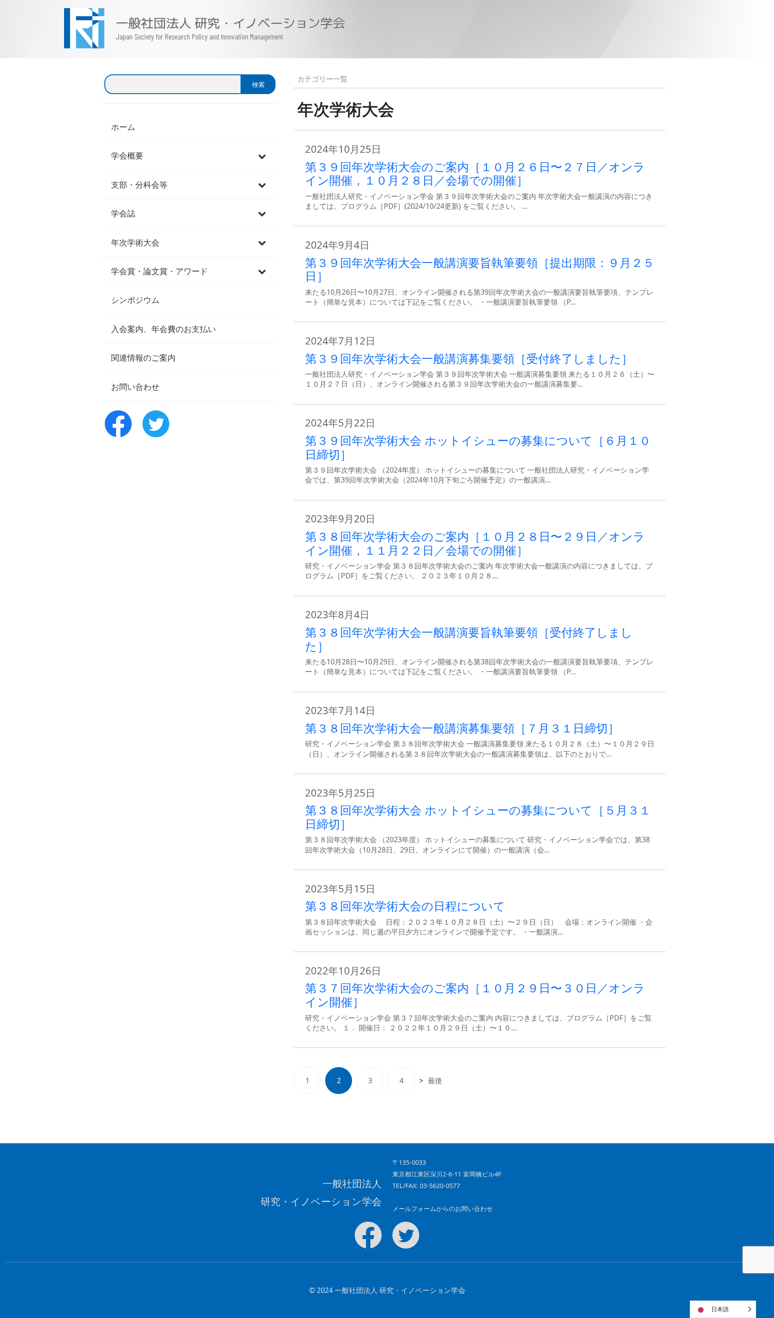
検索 (258, 84)
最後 (435, 1080)
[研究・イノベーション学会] (58, 28)
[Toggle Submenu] (262, 156)
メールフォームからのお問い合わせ (442, 1208)
